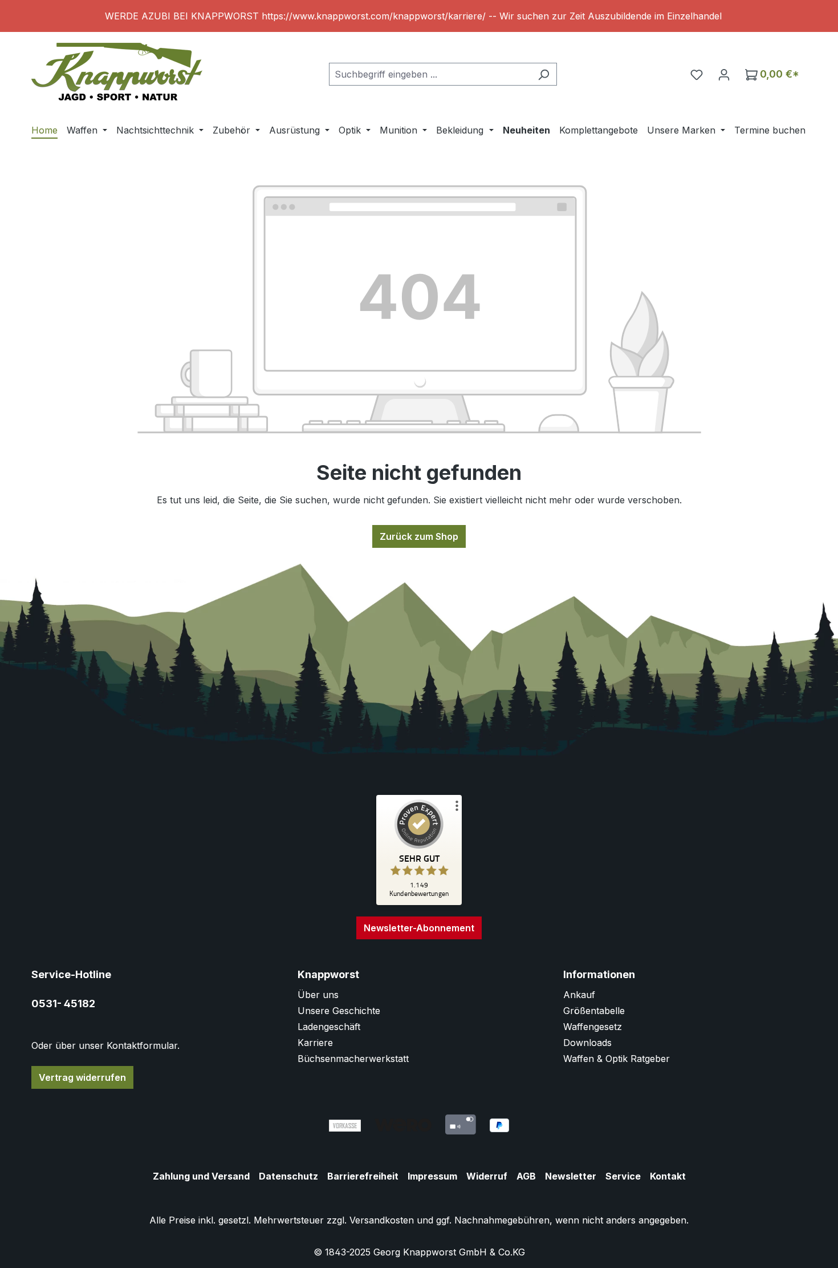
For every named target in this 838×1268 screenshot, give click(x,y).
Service (623, 1176)
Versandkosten (381, 1220)
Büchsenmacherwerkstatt (353, 1058)
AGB (526, 1176)
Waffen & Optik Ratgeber (616, 1058)
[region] (419, 16)
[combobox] (430, 74)
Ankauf (579, 994)
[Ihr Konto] (724, 74)
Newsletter (570, 1176)
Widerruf (486, 1176)
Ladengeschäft (329, 1026)
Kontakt (668, 1176)
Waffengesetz (592, 1026)
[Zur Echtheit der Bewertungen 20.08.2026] (419, 902)
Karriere (315, 1042)
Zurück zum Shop (419, 536)
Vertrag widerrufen (82, 1077)
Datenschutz (288, 1176)
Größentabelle (594, 1010)
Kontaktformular (142, 1045)
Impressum (432, 1176)
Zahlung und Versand (201, 1176)
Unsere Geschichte (339, 1010)
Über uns (318, 994)
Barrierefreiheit (362, 1176)
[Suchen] (543, 74)
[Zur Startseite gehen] (116, 71)
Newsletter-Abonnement (419, 928)
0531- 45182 (63, 1003)
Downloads (587, 1042)
